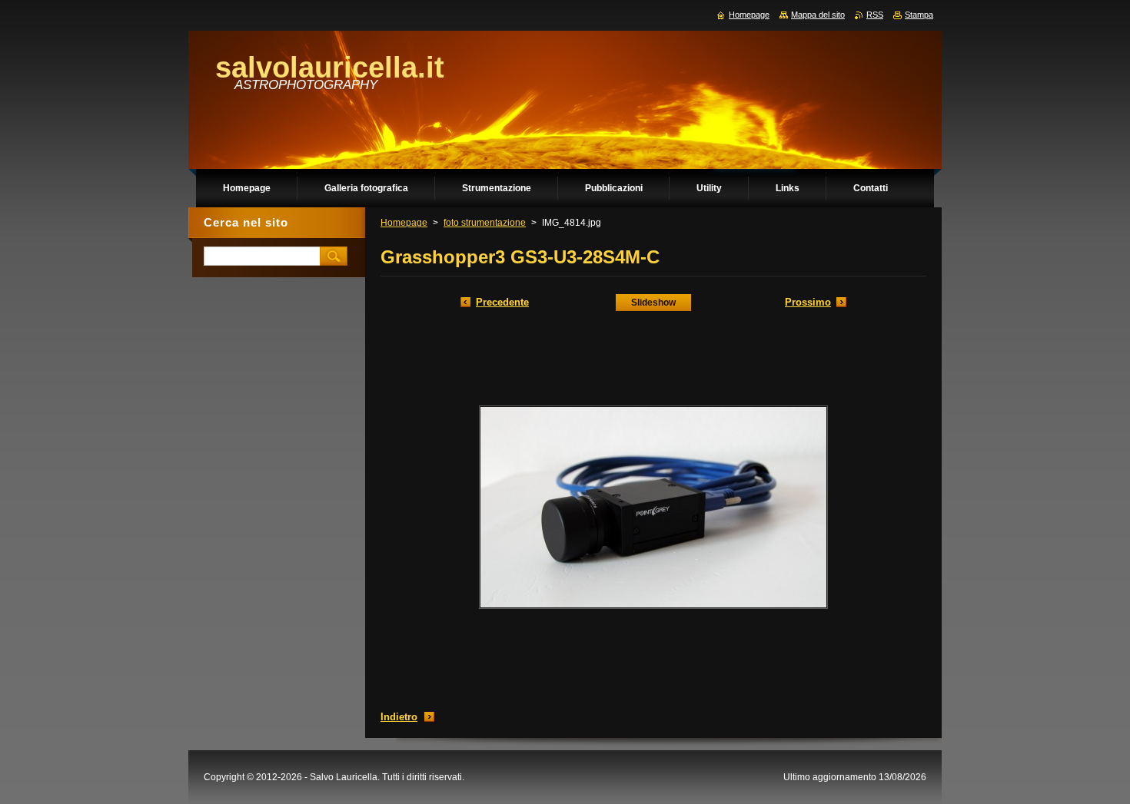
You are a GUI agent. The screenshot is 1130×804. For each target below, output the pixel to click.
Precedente (502, 302)
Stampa (919, 14)
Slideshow (653, 302)
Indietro (399, 717)
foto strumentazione (485, 222)
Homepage (404, 222)
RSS (874, 14)
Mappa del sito (818, 14)
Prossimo (808, 302)
